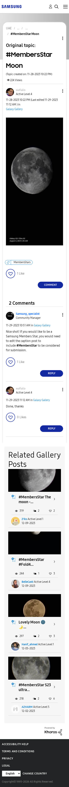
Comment (50, 285)
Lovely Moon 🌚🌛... (32, 624)
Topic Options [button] (56, 38)
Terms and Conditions (18, 751)
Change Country (35, 773)
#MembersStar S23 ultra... (35, 687)
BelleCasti (27, 581)
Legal (6, 765)
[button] (56, 91)
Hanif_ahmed (30, 644)
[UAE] (11, 6)
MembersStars (22, 262)
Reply (51, 373)
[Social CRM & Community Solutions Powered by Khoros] (53, 731)
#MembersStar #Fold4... (31, 562)
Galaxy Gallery (14, 109)
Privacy (7, 758)
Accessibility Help (15, 744)
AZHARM (27, 707)
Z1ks (24, 519)
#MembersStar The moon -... (35, 499)
